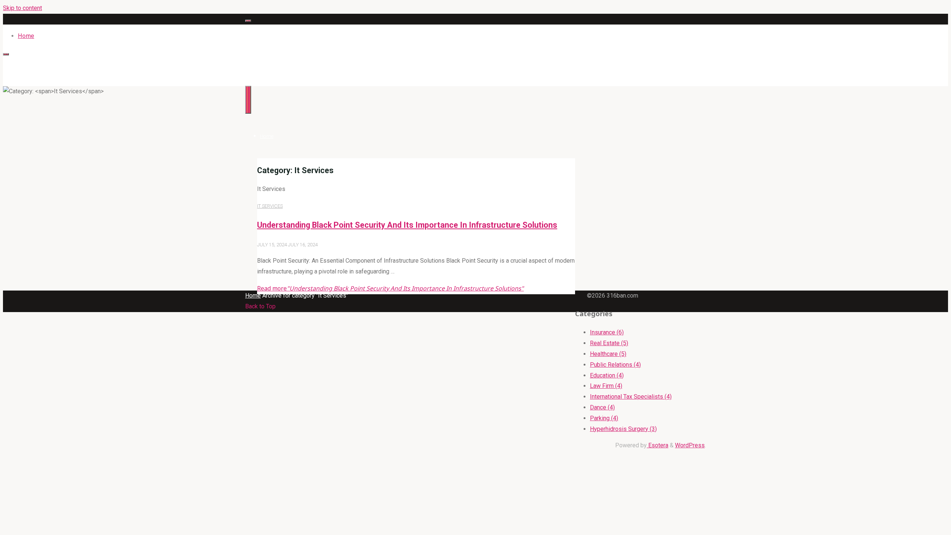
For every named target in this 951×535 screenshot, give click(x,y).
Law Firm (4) (606, 385)
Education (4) (607, 375)
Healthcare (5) (608, 353)
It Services (270, 206)
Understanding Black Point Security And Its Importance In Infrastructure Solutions (407, 225)
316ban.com (262, 62)
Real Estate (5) (609, 343)
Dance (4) (602, 407)
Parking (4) (604, 418)
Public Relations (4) (615, 364)
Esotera (657, 445)
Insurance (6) (607, 332)
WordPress (690, 445)
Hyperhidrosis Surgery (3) (623, 428)
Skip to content (22, 8)
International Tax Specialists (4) (631, 396)
